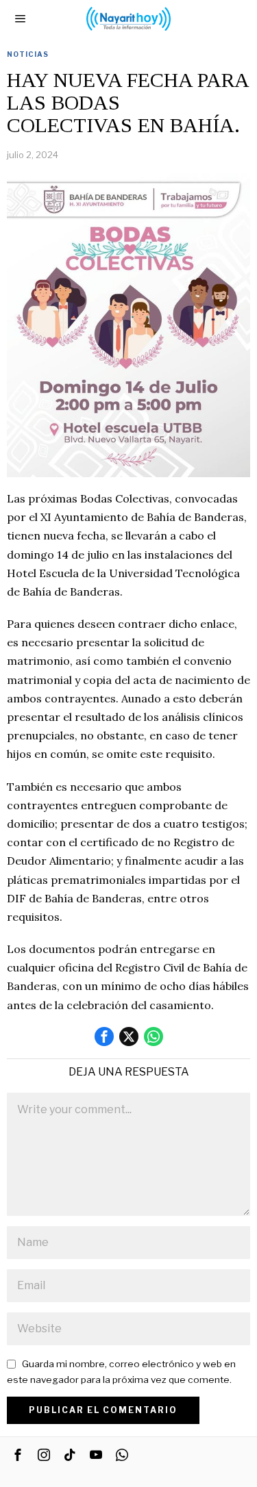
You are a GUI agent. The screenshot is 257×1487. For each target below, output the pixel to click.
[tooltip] (104, 1036)
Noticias (28, 54)
